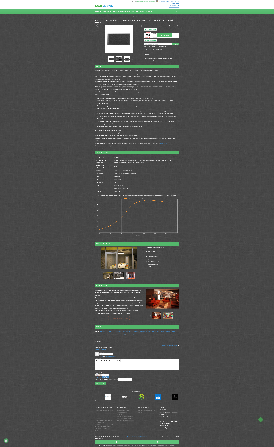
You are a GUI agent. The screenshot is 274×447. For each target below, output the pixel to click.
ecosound (152, 334)
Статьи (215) (163, 414)
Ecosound (158, 49)
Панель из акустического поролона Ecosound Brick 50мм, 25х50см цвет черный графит (122, 16)
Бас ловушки (98, 416)
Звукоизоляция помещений (124, 410)
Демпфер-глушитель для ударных (104, 424)
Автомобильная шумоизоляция (125, 420)
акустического (99, 334)
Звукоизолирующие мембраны (125, 418)
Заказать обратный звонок (119, 318)
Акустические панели (101, 414)
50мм (149, 331)
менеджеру (163, 143)
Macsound (119, 414)
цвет (153, 331)
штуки (128, 334)
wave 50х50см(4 (120, 334)
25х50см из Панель (143, 334)
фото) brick (133, 334)
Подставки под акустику (101, 418)
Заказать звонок (174, 7)
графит (162, 331)
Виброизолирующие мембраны (146, 410)
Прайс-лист (163, 419)
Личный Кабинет (164, 423)
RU (133, 1)
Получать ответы (99, 379)
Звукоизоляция (118, 11)
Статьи (144, 11)
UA (136, 1)
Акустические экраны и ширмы (103, 420)
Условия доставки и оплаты (168, 412)
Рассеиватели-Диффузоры (102, 422)
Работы (138, 11)
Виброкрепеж (141, 412)
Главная (99, 16)
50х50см (167, 331)
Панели (173, 331)
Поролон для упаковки (101, 428)
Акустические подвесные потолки (104, 426)
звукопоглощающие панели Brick (137, 331)
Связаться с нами (165, 425)
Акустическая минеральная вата (125, 416)
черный (157, 331)
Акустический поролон (120, 331)
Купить (165, 35)
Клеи (96, 430)
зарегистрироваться (110, 356)
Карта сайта (163, 428)
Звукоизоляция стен (122, 412)
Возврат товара (164, 416)
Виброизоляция (129, 11)
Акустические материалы (103, 11)
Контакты (151, 11)
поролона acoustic (109, 334)
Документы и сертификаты (168, 421)
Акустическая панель (106, 331)
